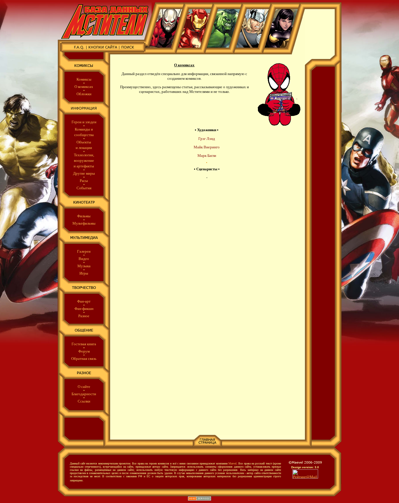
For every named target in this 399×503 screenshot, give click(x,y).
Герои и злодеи (84, 122)
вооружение (84, 160)
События (84, 188)
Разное (83, 316)
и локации (84, 147)
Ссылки (84, 401)
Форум (84, 351)
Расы (84, 180)
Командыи (84, 129)
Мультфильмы (84, 223)
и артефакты (84, 166)
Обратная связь (83, 358)
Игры (83, 273)
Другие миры (84, 173)
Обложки (84, 94)
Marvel (232, 463)
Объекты (84, 142)
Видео (84, 258)
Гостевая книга (84, 344)
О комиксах (83, 86)
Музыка (84, 266)
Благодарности (84, 394)
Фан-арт (84, 301)
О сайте (84, 386)
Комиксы (84, 79)
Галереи (84, 251)
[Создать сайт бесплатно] (199, 499)
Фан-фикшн (83, 308)
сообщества (84, 135)
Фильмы (84, 216)
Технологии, (84, 155)
